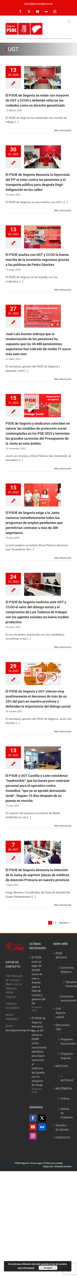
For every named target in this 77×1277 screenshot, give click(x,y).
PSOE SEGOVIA (61, 955)
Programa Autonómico (64, 1041)
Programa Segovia (64, 1056)
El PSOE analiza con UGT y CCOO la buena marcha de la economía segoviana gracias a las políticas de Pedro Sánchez (37, 260)
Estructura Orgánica (64, 970)
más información (26, 1267)
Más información (62, 130)
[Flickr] (42, 1127)
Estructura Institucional (64, 998)
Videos (64, 1098)
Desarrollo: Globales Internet (57, 1166)
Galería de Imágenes (64, 1113)
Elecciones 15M (62, 1027)
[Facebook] (32, 1118)
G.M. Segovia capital (60, 1013)
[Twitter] (42, 1118)
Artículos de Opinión (62, 1127)
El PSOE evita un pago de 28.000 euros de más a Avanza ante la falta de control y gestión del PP (38, 980)
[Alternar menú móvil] (69, 21)
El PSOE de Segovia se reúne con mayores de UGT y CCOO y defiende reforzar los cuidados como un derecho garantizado (37, 100)
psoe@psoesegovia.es (38, 3)
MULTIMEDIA (63, 1088)
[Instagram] (32, 1135)
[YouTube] (32, 1127)
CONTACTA (63, 1137)
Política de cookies (53, 1163)
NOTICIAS (62, 1066)
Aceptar (48, 1267)
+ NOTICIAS (64, 1078)
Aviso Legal (36, 1163)
